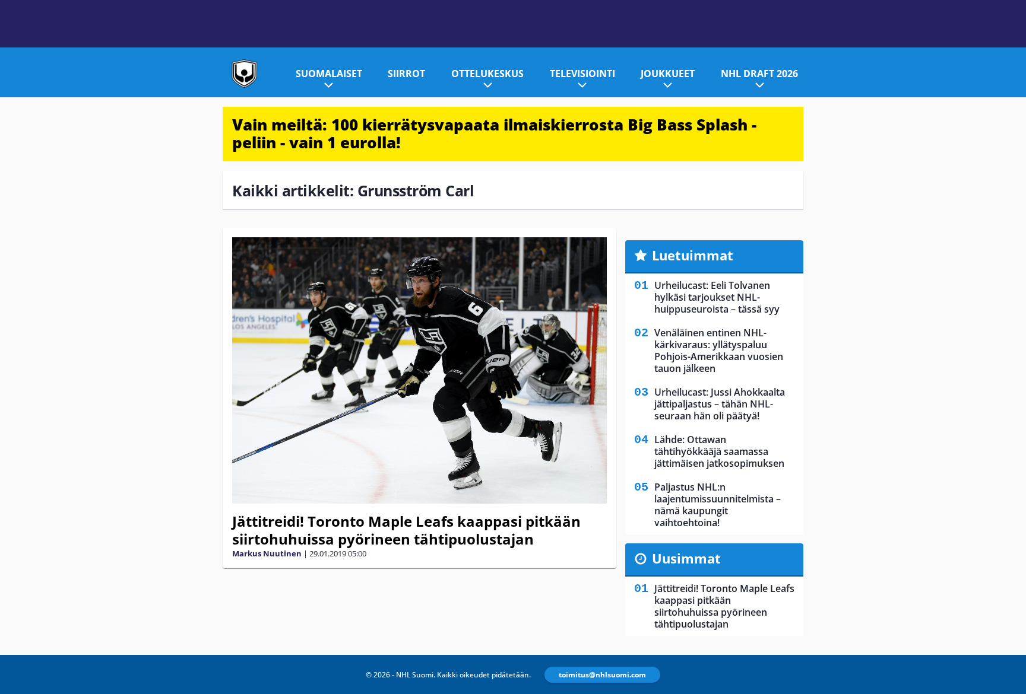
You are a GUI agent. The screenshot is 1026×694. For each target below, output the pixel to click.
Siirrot (406, 73)
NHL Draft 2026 (759, 73)
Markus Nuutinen (267, 553)
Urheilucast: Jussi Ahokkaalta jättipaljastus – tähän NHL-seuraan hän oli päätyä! (719, 404)
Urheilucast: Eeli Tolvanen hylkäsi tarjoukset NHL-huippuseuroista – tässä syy (717, 297)
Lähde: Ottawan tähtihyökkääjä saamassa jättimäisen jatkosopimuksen (719, 451)
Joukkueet (668, 73)
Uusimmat (686, 558)
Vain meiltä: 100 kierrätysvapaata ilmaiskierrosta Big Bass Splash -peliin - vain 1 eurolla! (494, 133)
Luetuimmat (692, 255)
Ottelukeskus (487, 73)
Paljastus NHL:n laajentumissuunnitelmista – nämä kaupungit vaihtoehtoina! (717, 504)
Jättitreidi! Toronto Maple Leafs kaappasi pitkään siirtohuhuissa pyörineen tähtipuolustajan (406, 530)
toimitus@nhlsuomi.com (602, 675)
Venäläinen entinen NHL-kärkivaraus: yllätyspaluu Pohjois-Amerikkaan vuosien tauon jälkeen (718, 350)
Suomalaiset (329, 73)
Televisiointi (582, 73)
